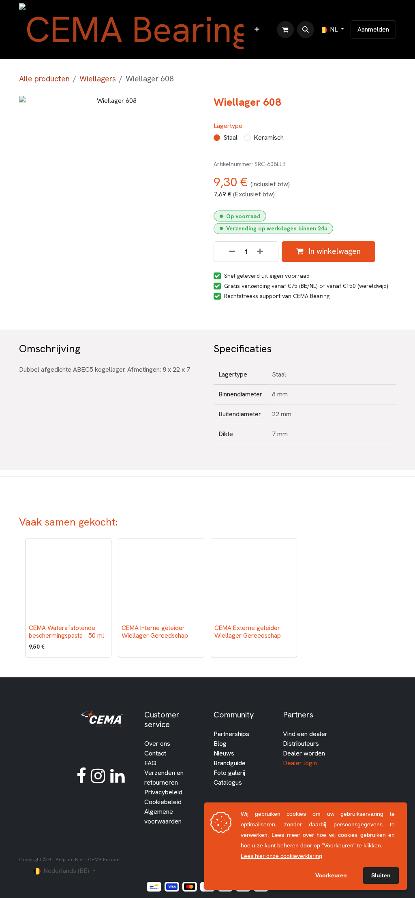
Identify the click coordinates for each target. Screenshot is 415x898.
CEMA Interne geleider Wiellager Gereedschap (155, 631)
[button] (305, 29)
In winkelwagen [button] (334, 251)
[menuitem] (256, 29)
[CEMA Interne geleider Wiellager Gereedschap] (161, 581)
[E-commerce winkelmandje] (285, 29)
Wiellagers (97, 79)
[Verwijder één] (226, 252)
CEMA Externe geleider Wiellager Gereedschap (247, 631)
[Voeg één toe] (265, 252)
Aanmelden (373, 29)
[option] (207, 598)
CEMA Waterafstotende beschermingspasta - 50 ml (66, 631)
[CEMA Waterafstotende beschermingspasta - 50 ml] (68, 581)
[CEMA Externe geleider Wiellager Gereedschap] (253, 581)
